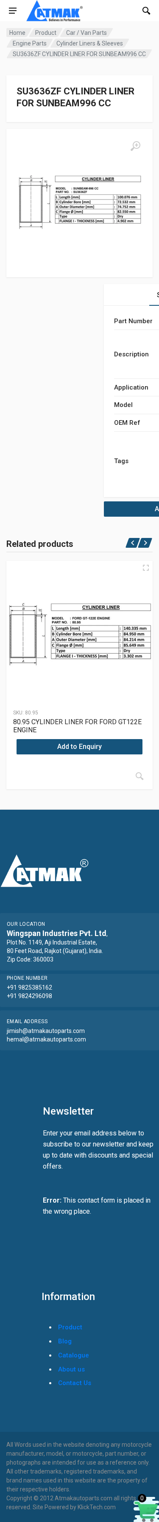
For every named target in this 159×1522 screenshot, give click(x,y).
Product (45, 32)
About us (71, 1369)
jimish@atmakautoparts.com (46, 1030)
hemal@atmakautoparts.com (46, 1039)
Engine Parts (30, 43)
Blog (65, 1341)
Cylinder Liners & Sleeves (89, 43)
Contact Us (74, 1383)
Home (17, 32)
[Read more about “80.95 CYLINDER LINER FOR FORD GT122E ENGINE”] (139, 776)
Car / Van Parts (86, 32)
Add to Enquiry (79, 747)
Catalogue (73, 1355)
